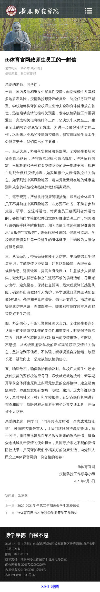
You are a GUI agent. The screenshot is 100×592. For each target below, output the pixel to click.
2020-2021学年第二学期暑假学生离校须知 (48, 506)
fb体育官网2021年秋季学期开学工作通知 (47, 513)
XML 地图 (50, 586)
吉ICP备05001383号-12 (20, 575)
